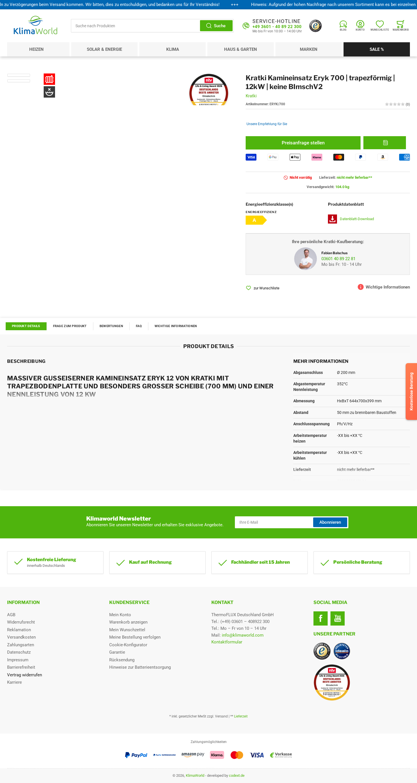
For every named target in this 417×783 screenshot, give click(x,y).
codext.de (237, 775)
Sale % (377, 49)
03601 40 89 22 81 (338, 258)
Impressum (17, 659)
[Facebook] (320, 618)
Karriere (14, 682)
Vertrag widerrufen (24, 674)
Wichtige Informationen (176, 326)
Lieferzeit (241, 716)
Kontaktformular (226, 642)
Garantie (117, 652)
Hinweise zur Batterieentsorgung (140, 667)
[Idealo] (341, 651)
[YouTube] (337, 618)
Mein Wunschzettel (127, 629)
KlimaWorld (195, 775)
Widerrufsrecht (21, 622)
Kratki (251, 95)
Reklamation (19, 629)
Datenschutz (19, 652)
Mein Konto (120, 614)
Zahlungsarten (20, 644)
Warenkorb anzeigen (128, 622)
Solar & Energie (104, 49)
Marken (308, 49)
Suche (220, 25)
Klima (172, 49)
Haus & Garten (240, 49)
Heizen (36, 49)
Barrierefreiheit (21, 667)
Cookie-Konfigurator (128, 644)
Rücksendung (121, 659)
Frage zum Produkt (70, 326)
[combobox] (152, 25)
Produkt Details (26, 326)
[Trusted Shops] (315, 26)
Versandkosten (21, 637)
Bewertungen (111, 326)
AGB (11, 614)
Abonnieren (330, 522)
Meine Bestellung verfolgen (135, 637)
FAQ (139, 326)
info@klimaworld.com (243, 635)
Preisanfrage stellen (303, 143)
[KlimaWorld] (361, 680)
